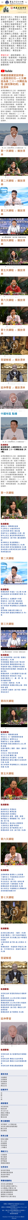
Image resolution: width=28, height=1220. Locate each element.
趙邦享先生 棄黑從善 (8, 812)
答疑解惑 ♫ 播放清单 (13, 359)
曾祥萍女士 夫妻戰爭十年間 (11, 599)
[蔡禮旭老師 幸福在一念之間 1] (14, 573)
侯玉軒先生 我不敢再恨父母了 (12, 828)
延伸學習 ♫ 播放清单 (13, 387)
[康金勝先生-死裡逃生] (14, 788)
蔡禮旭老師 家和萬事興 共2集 (12, 886)
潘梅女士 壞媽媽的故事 (9, 526)
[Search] (26, 2)
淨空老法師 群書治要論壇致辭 (12, 1066)
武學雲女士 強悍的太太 (9, 739)
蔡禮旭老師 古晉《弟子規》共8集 (13, 830)
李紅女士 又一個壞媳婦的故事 (12, 737)
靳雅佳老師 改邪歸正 (8, 814)
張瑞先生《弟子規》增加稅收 (12, 601)
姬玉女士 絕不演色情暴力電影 (12, 603)
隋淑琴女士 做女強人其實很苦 (12, 823)
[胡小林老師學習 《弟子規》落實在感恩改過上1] (14, 638)
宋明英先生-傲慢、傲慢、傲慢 (12, 816)
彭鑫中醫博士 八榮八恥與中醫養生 (13, 935)
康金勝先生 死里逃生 (8, 809)
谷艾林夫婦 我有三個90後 (10, 531)
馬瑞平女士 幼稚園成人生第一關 (13, 533)
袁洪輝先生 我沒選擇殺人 (10, 542)
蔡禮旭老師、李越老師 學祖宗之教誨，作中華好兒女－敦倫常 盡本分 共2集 (13, 949)
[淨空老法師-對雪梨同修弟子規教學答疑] (14, 972)
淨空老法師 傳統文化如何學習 (12, 1059)
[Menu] (2, 2)
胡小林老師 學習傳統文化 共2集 (13, 545)
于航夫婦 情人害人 (8, 879)
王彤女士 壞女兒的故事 (9, 753)
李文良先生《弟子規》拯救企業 (12, 881)
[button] (1, 134)
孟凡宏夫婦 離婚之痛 (8, 755)
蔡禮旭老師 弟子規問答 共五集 (12, 1012)
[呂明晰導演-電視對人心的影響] (14, 853)
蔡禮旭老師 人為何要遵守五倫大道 (13, 673)
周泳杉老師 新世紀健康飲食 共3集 (13, 547)
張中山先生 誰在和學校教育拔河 (13, 535)
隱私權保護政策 (14, 1213)
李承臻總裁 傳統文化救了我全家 (13, 662)
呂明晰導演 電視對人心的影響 (12, 874)
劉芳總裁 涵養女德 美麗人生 (11, 610)
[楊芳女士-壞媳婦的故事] (14, 715)
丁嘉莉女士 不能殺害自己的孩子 (13, 877)
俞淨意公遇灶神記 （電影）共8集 (13, 933)
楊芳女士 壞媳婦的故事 (9, 734)
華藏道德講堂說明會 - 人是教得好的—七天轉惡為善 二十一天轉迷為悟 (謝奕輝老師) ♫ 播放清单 (14, 81)
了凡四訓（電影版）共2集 (10, 683)
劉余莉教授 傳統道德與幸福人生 (13, 664)
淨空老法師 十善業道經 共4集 (12, 884)
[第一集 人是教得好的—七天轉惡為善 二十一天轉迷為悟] (14, 428)
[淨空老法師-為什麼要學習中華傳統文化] (14, 1033)
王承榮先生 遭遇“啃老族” (10, 825)
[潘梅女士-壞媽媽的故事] (14, 507)
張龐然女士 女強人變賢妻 (10, 741)
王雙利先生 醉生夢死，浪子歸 (12, 758)
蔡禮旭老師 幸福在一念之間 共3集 (13, 592)
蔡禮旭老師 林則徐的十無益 (11, 676)
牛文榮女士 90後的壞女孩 (10, 528)
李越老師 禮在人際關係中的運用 (13, 667)
